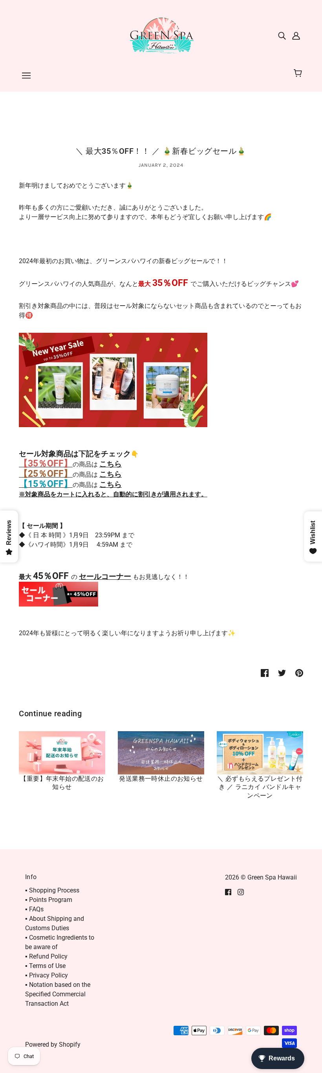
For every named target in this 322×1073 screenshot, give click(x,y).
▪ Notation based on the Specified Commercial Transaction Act (57, 994)
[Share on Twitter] (282, 672)
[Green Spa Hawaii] (161, 35)
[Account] (296, 35)
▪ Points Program (48, 899)
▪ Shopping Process (52, 890)
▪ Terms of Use (45, 966)
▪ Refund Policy (46, 956)
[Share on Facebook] (264, 672)
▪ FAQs (34, 909)
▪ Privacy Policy (46, 975)
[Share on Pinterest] (299, 672)
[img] (282, 35)
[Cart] (299, 73)
